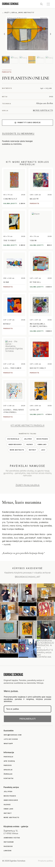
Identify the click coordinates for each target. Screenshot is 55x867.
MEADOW (34, 199)
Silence (29, 444)
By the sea (35, 282)
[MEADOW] (41, 180)
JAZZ (43, 450)
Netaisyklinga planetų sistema (38, 325)
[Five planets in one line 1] (5, 59)
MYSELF (6, 324)
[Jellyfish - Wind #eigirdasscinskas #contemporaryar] (9, 593)
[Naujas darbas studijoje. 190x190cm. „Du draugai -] (9, 630)
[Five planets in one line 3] (23, 59)
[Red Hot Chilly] (41, 349)
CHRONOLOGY (10, 199)
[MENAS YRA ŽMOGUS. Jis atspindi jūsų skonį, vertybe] (27, 611)
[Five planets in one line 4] (32, 59)
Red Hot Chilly (38, 368)
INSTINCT (32, 450)
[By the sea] (41, 263)
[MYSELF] (14, 305)
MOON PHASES (42, 439)
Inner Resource (15, 444)
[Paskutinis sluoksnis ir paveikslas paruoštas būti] (46, 630)
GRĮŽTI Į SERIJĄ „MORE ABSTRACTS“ (18, 12)
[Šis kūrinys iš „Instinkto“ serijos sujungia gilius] (27, 630)
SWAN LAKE (42, 444)
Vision (33, 240)
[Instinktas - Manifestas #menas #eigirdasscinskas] (27, 593)
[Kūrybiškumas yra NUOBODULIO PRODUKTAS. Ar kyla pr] (46, 648)
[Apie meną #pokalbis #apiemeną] (9, 648)
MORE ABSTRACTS (43, 110)
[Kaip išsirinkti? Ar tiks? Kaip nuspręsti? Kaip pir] (46, 593)
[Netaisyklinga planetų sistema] (41, 305)
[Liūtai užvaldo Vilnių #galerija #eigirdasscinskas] (27, 648)
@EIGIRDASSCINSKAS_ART (27, 577)
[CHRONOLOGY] (14, 180)
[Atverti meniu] (48, 4)
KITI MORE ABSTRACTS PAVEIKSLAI (27, 425)
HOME (6, 282)
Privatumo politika (45, 861)
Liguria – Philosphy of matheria (13, 411)
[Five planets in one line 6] (49, 59)
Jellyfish (28, 439)
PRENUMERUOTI (27, 718)
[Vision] (41, 222)
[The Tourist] (14, 222)
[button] (4, 34)
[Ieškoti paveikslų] (41, 4)
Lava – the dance (12, 368)
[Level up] (41, 391)
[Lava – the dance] (14, 349)
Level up (34, 409)
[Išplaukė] (9, 611)
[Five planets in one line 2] (14, 59)
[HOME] (14, 263)
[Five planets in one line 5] (40, 59)
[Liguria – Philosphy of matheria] (14, 391)
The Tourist (9, 240)
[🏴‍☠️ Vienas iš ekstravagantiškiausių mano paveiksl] (46, 611)
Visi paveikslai (13, 439)
